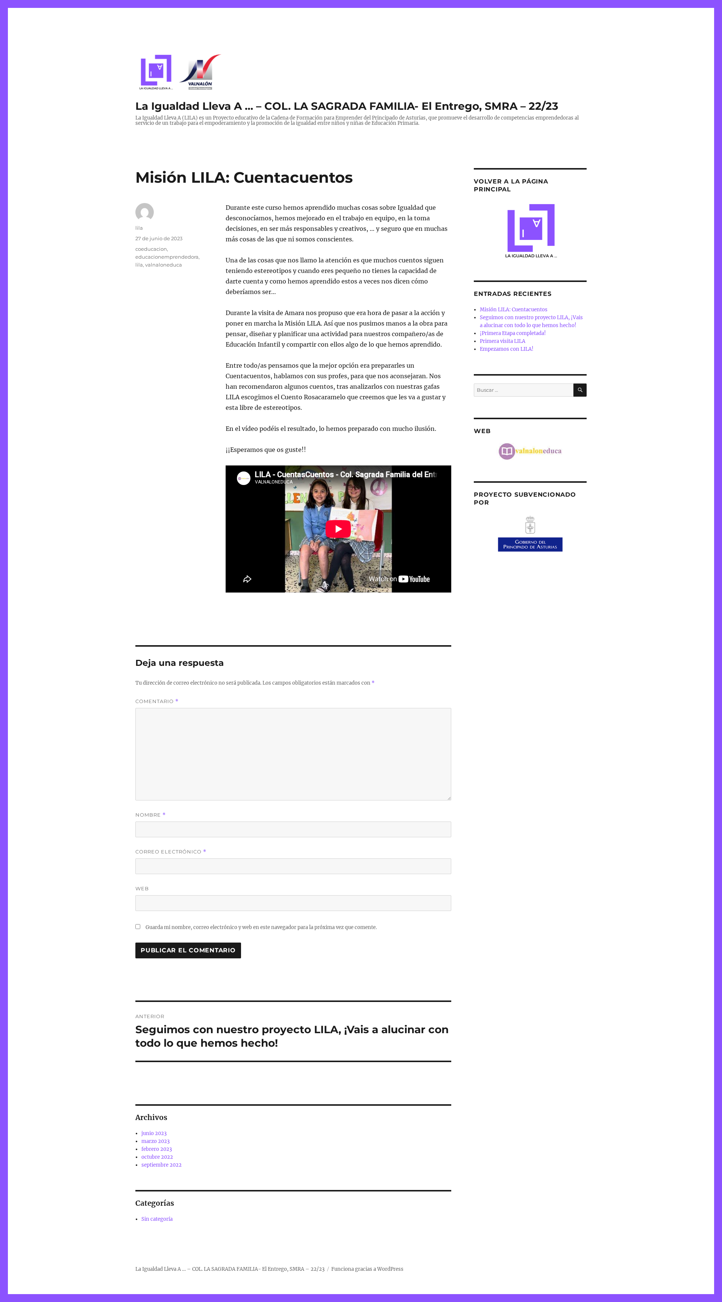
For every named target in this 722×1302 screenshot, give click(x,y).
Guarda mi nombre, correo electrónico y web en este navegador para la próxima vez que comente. (261, 927)
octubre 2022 (157, 1157)
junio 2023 (154, 1133)
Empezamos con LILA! (507, 349)
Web (142, 888)
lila (139, 228)
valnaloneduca (163, 265)
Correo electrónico (170, 852)
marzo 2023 (155, 1141)
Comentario (157, 701)
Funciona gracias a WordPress (367, 1269)
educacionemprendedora (167, 257)
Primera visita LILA (502, 341)
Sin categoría (157, 1219)
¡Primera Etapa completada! (513, 333)
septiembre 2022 (161, 1165)
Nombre (150, 815)
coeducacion (151, 249)
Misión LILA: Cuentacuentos (514, 309)
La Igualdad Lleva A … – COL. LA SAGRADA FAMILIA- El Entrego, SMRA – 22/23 (346, 106)
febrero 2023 (156, 1149)
